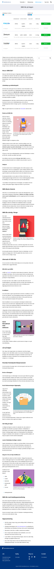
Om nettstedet (44, 557)
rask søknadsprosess (21, 526)
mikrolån (9, 272)
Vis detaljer (5, 28)
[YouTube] (35, 557)
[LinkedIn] (29, 559)
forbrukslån (23, 108)
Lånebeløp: (4, 13)
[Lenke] (6, 2)
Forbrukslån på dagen (6, 557)
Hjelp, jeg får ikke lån (6, 560)
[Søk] (51, 2)
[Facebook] (29, 557)
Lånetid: (29, 13)
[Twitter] (32, 557)
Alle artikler (17, 557)
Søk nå (45, 23)
